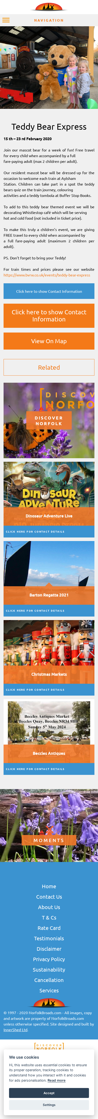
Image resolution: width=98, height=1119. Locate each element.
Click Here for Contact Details (35, 531)
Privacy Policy (49, 959)
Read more (57, 1080)
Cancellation (49, 980)
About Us (49, 907)
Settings (49, 1105)
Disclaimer (49, 948)
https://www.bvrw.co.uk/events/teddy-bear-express (47, 274)
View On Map (49, 341)
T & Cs (49, 917)
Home (49, 886)
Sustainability (49, 969)
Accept (49, 1093)
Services (49, 990)
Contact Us (49, 896)
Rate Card (49, 928)
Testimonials (49, 938)
